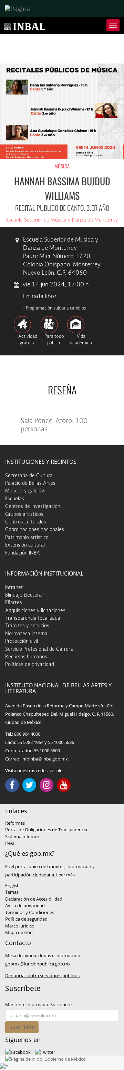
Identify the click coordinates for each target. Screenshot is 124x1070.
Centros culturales (25, 522)
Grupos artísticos (24, 514)
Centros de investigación (32, 506)
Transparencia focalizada (32, 618)
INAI (9, 843)
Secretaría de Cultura (29, 475)
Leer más (65, 875)
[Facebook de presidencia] (18, 1052)
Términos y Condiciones (29, 912)
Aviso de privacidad (25, 905)
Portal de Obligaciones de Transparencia (46, 829)
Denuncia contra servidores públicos (42, 975)
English (12, 885)
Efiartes (13, 602)
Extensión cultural (25, 545)
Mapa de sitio (19, 932)
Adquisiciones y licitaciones (35, 610)
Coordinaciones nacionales (34, 529)
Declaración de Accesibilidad (33, 899)
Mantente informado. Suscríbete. (39, 1004)
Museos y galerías (25, 491)
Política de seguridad (26, 919)
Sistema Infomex (22, 836)
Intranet (14, 587)
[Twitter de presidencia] (45, 1052)
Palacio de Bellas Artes (30, 483)
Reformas (15, 823)
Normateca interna (26, 633)
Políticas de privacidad (29, 664)
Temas (12, 892)
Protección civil (21, 641)
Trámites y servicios (27, 626)
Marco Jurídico (19, 926)
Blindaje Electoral (24, 595)
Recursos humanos (26, 657)
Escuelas (14, 499)
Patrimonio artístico (27, 537)
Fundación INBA (22, 553)
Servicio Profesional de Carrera (39, 649)
